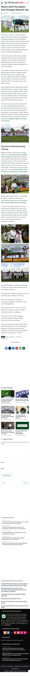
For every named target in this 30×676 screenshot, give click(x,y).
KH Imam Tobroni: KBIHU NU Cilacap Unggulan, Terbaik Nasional (7, 400)
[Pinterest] (16, 348)
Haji (7, 336)
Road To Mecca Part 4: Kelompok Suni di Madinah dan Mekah (7, 432)
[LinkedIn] (13, 348)
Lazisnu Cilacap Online (18, 640)
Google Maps (8, 624)
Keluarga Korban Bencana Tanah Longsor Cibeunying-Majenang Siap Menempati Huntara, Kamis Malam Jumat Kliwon (14, 589)
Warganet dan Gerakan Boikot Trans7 (11, 598)
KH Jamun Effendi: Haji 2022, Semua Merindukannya (21, 432)
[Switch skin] (25, 3)
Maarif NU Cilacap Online (6, 640)
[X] (9, 348)
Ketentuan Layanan (21, 671)
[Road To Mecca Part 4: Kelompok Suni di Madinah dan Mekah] (7, 425)
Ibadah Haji (12, 336)
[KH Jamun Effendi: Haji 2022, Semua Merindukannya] (22, 425)
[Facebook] (6, 348)
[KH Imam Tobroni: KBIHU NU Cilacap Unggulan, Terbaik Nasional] (7, 394)
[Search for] (28, 3)
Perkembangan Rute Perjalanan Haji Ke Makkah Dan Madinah (7, 416)
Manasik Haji (4, 338)
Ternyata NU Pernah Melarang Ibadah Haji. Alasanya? (21, 416)
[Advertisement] (15, 369)
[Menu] (2, 3)
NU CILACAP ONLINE (7, 35)
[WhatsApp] (20, 348)
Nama (3, 462)
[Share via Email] (23, 348)
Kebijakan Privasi (13, 671)
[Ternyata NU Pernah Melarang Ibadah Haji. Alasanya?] (22, 409)
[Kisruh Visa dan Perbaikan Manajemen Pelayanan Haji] (22, 394)
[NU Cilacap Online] (14, 2)
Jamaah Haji (19, 336)
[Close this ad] (29, 671)
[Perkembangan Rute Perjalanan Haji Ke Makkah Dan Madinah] (7, 409)
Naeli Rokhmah (5, 13)
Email (2, 468)
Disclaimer (6, 671)
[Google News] (15, 342)
